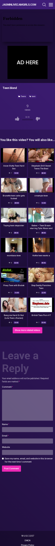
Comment (7, 387)
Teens (23, 96)
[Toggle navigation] (51, 4)
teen (33, 96)
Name (5, 424)
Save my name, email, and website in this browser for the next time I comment (29, 460)
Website (6, 447)
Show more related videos (27, 330)
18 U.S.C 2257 (27, 536)
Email (5, 435)
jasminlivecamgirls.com (17, 4)
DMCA (28, 540)
